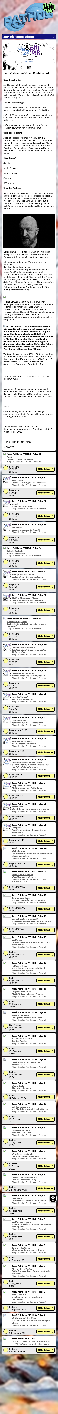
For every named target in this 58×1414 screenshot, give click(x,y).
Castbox (7, 178)
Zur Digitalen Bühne (18, 37)
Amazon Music (10, 173)
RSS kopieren (9, 183)
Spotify (6, 163)
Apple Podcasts (10, 168)
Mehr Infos (44, 469)
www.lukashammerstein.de (16, 289)
